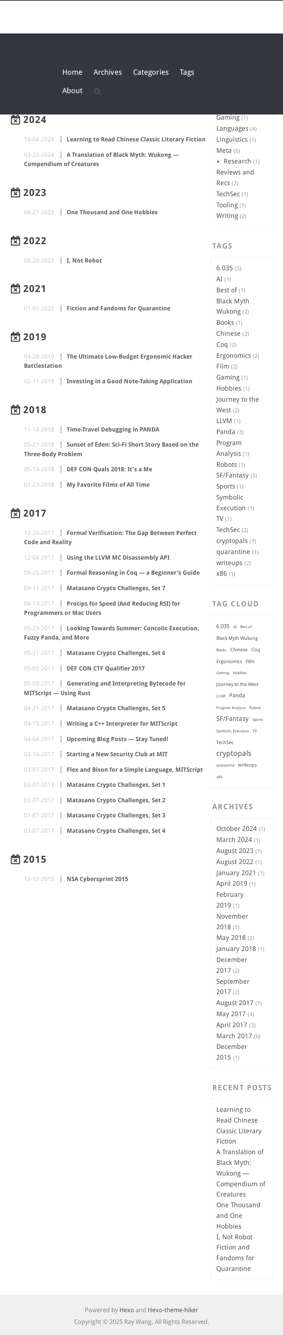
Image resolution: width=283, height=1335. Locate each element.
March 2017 (234, 1036)
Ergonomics (233, 355)
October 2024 (236, 828)
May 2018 (231, 937)
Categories (151, 72)
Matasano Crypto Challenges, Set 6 (116, 652)
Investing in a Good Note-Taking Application (129, 381)
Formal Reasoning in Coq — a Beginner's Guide (133, 572)
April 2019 (231, 883)
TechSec (228, 194)
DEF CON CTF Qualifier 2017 (106, 668)
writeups (229, 563)
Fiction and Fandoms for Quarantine (118, 308)
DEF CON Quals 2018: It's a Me (109, 469)
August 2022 (235, 862)
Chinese (228, 333)
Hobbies (228, 388)
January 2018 (236, 948)
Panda (225, 432)
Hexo (126, 1310)
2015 (35, 859)
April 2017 (231, 1025)
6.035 (224, 268)
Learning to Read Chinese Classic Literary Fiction (136, 139)
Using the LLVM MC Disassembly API (118, 557)
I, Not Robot (84, 260)
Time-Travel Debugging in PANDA (113, 429)
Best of (226, 290)
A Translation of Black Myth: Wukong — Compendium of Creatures (240, 1173)
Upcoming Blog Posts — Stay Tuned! (117, 739)
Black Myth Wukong (237, 638)
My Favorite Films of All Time (108, 484)
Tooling (227, 205)
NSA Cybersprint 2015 (97, 879)
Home (72, 72)
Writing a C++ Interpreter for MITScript (122, 723)
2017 (35, 513)
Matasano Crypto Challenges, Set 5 (116, 708)
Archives (108, 72)
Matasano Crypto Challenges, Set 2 (116, 800)
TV (219, 518)
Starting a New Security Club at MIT (117, 754)
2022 (35, 240)
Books (225, 322)
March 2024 (234, 839)
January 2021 (236, 873)
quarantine (233, 552)
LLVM (224, 421)
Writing (227, 215)
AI (219, 279)
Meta (224, 150)
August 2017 (235, 1003)
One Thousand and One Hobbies (112, 212)
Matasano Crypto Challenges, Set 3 (116, 815)
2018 (35, 409)
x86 (221, 573)
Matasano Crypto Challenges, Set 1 (116, 784)
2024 (35, 119)
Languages (232, 128)
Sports (225, 486)
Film (222, 366)
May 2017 (231, 1014)
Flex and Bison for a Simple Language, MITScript (135, 769)
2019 (35, 336)
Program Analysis (231, 708)
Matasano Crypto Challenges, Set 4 (116, 830)
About (72, 90)
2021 (35, 288)
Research (237, 161)
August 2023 (235, 851)
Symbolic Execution (232, 731)
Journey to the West (237, 684)
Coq (222, 344)
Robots (226, 464)
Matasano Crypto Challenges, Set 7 (116, 588)
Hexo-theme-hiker (173, 1310)
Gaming (228, 117)
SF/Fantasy (232, 475)
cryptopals (232, 541)
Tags (187, 72)
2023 (35, 192)
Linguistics (232, 139)
